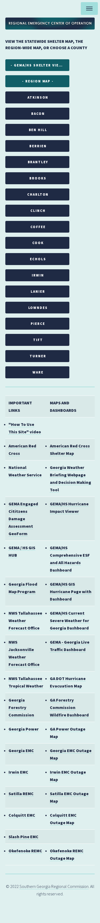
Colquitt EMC (22, 815)
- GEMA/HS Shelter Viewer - (40, 65)
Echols (38, 259)
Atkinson (37, 97)
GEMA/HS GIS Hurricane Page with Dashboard (70, 591)
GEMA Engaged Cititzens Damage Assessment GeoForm (23, 518)
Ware (38, 372)
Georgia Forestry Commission (21, 707)
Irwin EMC (18, 772)
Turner (38, 356)
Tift (38, 340)
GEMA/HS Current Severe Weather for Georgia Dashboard (69, 620)
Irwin (38, 275)
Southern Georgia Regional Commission (54, 886)
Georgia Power (24, 729)
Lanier (38, 291)
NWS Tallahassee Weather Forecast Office (25, 620)
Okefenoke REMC (25, 850)
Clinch (38, 210)
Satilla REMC (21, 793)
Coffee (38, 227)
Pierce (38, 323)
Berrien (37, 146)
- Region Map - (38, 81)
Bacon (38, 113)
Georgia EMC (21, 750)
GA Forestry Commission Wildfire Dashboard (69, 707)
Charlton (38, 194)
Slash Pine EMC (23, 836)
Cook (38, 243)
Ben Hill (38, 130)
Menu (89, 8)
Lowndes (38, 307)
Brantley (38, 162)
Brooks (37, 178)
